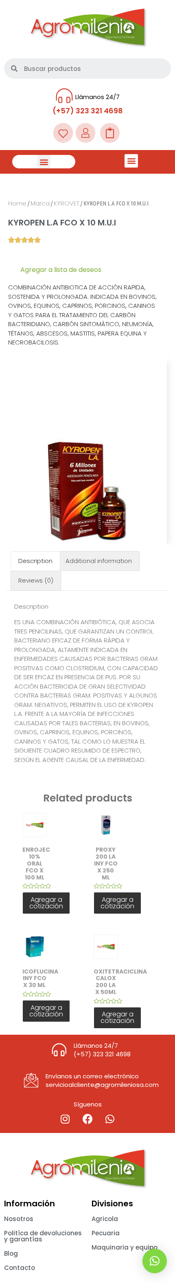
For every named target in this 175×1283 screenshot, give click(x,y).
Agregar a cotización (46, 903)
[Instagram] (65, 1119)
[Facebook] (87, 1119)
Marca (40, 203)
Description (35, 560)
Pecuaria (106, 1233)
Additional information (99, 560)
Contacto (19, 1267)
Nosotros (18, 1219)
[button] (43, 161)
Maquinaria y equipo (125, 1247)
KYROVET (66, 203)
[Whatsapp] (110, 1119)
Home (17, 203)
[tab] (35, 561)
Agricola (105, 1219)
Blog (11, 1253)
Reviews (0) (35, 580)
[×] (154, 1261)
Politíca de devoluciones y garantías (43, 1236)
